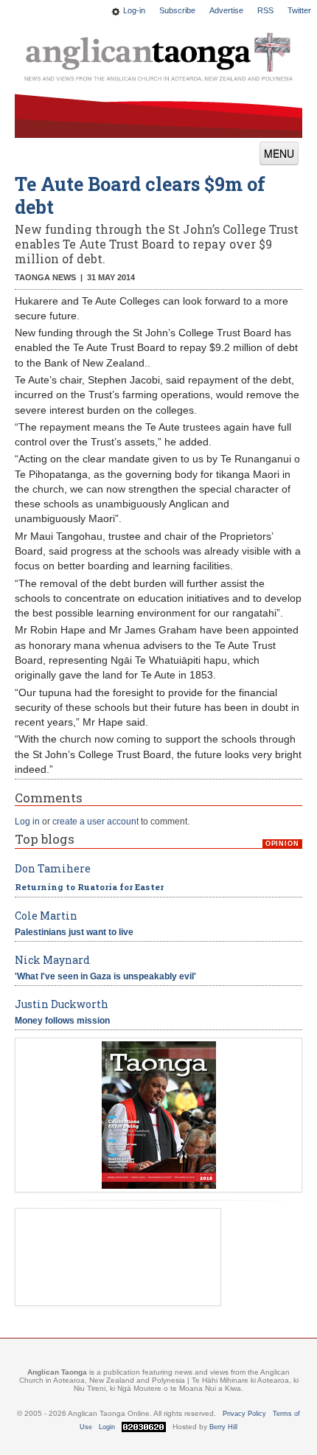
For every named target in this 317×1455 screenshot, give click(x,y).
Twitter (299, 10)
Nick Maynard (52, 960)
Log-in (134, 10)
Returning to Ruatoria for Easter (89, 886)
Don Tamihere (53, 868)
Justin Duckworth (61, 1004)
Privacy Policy (244, 1413)
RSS (265, 10)
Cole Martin (46, 916)
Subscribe (177, 10)
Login (107, 1427)
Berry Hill (223, 1427)
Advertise (226, 10)
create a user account (95, 821)
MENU (279, 153)
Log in (27, 821)
